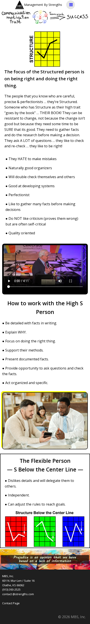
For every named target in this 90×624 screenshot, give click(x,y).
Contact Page (11, 603)
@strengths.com (23, 594)
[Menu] (70, 4)
